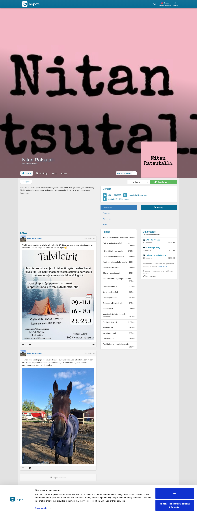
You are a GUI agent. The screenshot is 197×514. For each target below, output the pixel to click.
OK (174, 493)
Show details (41, 508)
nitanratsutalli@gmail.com (137, 195)
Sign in (175, 5)
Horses (64, 174)
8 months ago (90, 238)
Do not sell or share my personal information (174, 505)
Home (28, 173)
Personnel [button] (107, 219)
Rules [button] (105, 224)
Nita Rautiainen (34, 238)
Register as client (164, 182)
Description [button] (107, 208)
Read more (162, 266)
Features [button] (106, 213)
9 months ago (90, 353)
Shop (54, 174)
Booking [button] (159, 208)
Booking (43, 173)
